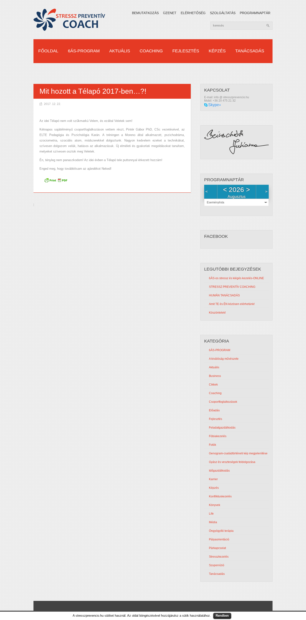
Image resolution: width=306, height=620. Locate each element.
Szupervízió (216, 565)
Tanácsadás (249, 51)
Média (213, 522)
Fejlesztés (185, 51)
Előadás (214, 410)
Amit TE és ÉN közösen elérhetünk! (232, 304)
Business (215, 376)
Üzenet (169, 13)
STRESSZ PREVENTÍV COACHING (232, 286)
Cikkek (213, 384)
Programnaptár (255, 13)
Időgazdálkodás (219, 470)
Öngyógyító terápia (221, 531)
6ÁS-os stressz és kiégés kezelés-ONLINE (236, 278)
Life (211, 513)
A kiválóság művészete (224, 358)
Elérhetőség (193, 13)
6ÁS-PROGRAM (84, 51)
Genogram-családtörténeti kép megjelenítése (238, 453)
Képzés (217, 51)
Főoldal (48, 51)
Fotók (212, 444)
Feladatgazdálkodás (222, 427)
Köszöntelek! (217, 312)
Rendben (222, 615)
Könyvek (214, 505)
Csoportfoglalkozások (223, 401)
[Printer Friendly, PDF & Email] (56, 182)
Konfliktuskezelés (220, 496)
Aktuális (119, 51)
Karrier (213, 479)
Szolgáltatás (222, 13)
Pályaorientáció (219, 539)
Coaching (151, 51)
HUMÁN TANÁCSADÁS (224, 295)
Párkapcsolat (217, 548)
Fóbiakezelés (217, 436)
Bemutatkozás (145, 13)
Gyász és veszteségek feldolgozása (232, 462)
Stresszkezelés (219, 556)
